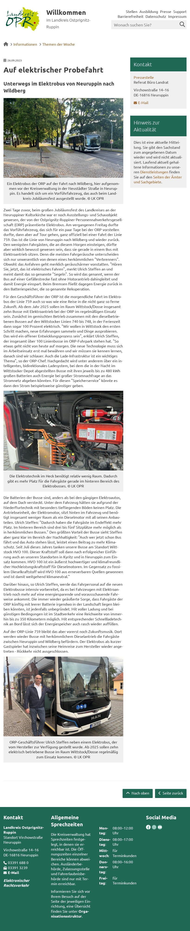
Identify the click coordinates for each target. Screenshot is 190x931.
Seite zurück (172, 793)
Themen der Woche (58, 44)
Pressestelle (144, 77)
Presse (165, 11)
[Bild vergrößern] (63, 138)
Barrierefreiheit (130, 16)
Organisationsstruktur (70, 913)
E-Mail (143, 102)
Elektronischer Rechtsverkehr (16, 883)
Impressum (177, 16)
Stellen (131, 11)
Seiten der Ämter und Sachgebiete (158, 179)
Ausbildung (148, 11)
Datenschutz (156, 16)
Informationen (25, 44)
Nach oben (140, 793)
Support (180, 11)
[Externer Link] (148, 827)
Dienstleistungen (154, 171)
